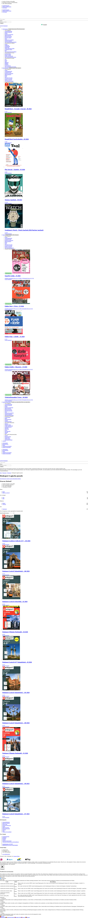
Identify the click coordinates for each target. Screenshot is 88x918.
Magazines (4, 472)
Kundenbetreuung (5, 5)
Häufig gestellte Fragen (6, 6)
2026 (3, 498)
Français (24, 917)
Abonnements (5, 443)
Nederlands (4, 509)
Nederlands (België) (11, 917)
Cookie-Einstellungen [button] (4, 864)
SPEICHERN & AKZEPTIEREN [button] (6, 915)
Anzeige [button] (1, 907)
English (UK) (18, 917)
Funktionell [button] (2, 897)
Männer (3, 503)
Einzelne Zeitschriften (6, 447)
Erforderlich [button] (2, 877)
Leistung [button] (1, 900)
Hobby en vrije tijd (6, 492)
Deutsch (2, 916)
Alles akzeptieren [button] (12, 864)
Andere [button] (1, 911)
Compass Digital (16, 856)
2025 (3, 497)
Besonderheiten (5, 444)
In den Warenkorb (8, 112)
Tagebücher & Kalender (6, 446)
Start (1, 472)
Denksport (9, 472)
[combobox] (5, 22)
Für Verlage (4, 7)
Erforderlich (3, 878)
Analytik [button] (1, 904)
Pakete (3, 445)
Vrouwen (4, 504)
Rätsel (3, 491)
